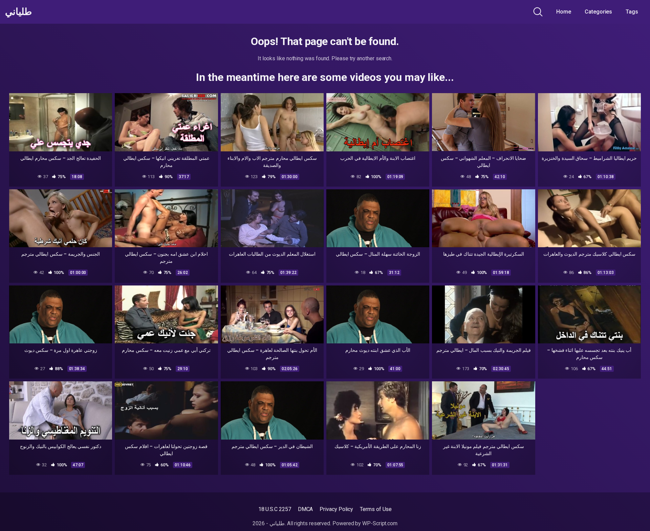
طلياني (18, 12)
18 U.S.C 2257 (274, 509)
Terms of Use (376, 509)
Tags (632, 11)
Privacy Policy (336, 509)
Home (563, 11)
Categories (598, 11)
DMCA (305, 509)
